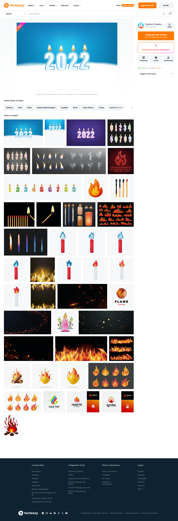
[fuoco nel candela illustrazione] (62, 242)
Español (141, 475)
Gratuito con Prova (156, 35)
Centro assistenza (109, 471)
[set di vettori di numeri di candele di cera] (120, 132)
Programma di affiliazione (78, 478)
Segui (170, 27)
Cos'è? (158, 68)
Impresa (35, 482)
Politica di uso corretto (149, 513)
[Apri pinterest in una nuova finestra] (55, 513)
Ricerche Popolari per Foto (79, 487)
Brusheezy (36, 471)
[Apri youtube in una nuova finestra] (66, 513)
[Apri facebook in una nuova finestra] (43, 513)
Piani (118, 5)
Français (141, 485)
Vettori (31, 5)
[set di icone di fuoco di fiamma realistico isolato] (121, 348)
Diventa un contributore (107, 483)
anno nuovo (88, 107)
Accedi (166, 5)
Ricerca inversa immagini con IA (44, 493)
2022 (20, 107)
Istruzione (36, 485)
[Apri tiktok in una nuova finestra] (59, 513)
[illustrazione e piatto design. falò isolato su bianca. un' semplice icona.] (11, 425)
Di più (76, 5)
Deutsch (141, 482)
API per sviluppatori (40, 489)
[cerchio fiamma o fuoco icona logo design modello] (121, 296)
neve (29, 107)
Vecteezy (35, 475)
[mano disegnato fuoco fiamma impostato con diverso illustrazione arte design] (115, 214)
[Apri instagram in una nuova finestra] (47, 513)
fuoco (101, 107)
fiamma (9, 107)
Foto (42, 5)
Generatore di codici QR (41, 502)
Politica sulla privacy (132, 513)
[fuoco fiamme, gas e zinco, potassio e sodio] (25, 242)
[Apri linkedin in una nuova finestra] (51, 513)
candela (64, 107)
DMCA (70, 475)
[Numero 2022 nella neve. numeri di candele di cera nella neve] (23, 132)
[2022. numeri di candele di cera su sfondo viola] (86, 132)
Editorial (64, 5)
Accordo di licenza (75, 471)
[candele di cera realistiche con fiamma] (17, 161)
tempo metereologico (46, 107)
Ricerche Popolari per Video (77, 492)
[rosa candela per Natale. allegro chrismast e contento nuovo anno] (65, 322)
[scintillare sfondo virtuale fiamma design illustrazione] (82, 296)
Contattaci (106, 475)
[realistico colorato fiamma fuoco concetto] (81, 348)
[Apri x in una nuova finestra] (62, 513)
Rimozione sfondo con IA (42, 498)
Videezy (35, 478)
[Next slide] (130, 108)
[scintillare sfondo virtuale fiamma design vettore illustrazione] (27, 322)
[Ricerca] (163, 13)
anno (75, 107)
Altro (140, 489)
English (141, 471)
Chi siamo (106, 478)
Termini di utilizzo (116, 513)
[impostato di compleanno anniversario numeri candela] (42, 188)
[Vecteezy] (14, 5)
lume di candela (116, 107)
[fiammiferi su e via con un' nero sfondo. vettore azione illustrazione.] (19, 214)
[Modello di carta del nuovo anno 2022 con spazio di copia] (55, 132)
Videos (52, 5)
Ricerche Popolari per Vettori (77, 483)
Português (142, 478)
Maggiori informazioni (148, 74)
